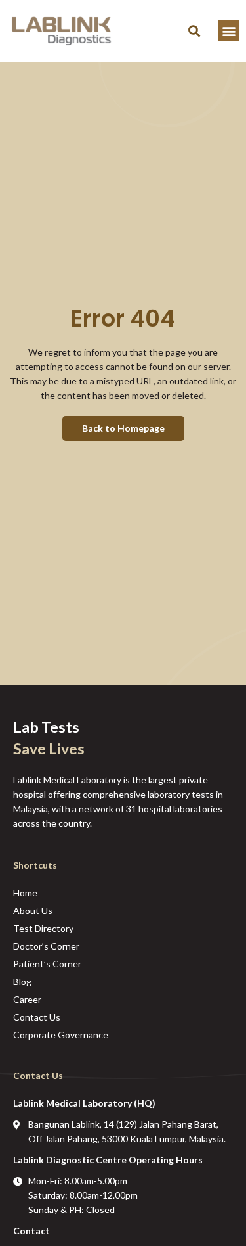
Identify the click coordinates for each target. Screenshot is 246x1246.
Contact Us (36, 1017)
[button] (194, 30)
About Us (32, 910)
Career (27, 999)
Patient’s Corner (47, 963)
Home (25, 892)
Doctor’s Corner (46, 946)
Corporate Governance (60, 1034)
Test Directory (43, 928)
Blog (22, 981)
